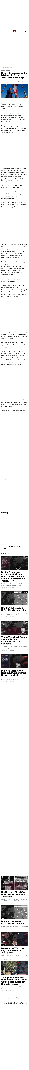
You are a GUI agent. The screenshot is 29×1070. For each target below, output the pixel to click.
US (2, 889)
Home (2, 66)
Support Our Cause (23, 1003)
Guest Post (15, 1003)
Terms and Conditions (7, 1003)
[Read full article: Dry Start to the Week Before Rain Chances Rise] (14, 604)
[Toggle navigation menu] (2, 31)
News (3, 945)
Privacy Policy (13, 1002)
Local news (8, 66)
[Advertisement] (14, 14)
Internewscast (4, 512)
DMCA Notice (20, 1002)
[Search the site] (26, 31)
